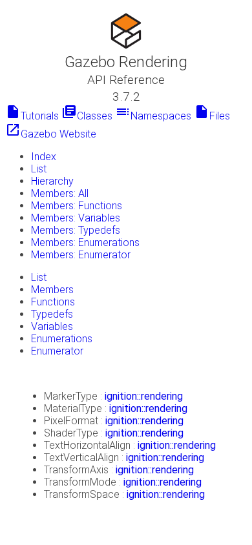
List (39, 169)
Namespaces (153, 116)
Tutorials (32, 116)
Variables (52, 326)
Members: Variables (75, 218)
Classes (86, 116)
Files (212, 116)
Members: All (60, 193)
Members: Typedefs (75, 230)
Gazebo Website (50, 134)
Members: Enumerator (81, 255)
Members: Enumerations (85, 242)
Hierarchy (52, 181)
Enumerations (61, 339)
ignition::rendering (144, 396)
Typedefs (52, 314)
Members (52, 289)
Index (43, 156)
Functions (53, 302)
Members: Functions (76, 206)
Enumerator (57, 351)
